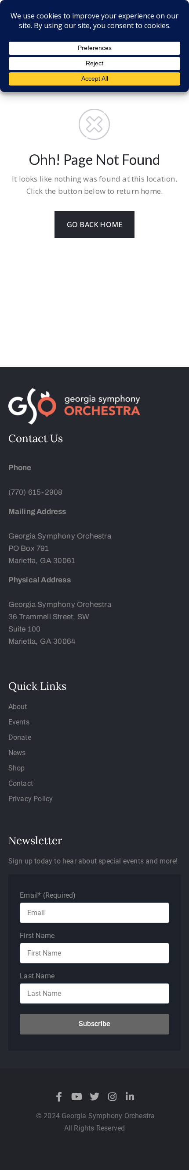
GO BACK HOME (94, 224)
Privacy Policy (30, 799)
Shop (16, 768)
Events (18, 722)
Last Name (37, 976)
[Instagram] (112, 1097)
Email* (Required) (48, 895)
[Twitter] (94, 1097)
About (17, 707)
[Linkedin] (130, 1097)
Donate (19, 737)
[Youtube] (77, 1097)
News (17, 753)
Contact (20, 783)
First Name (37, 935)
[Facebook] (59, 1097)
